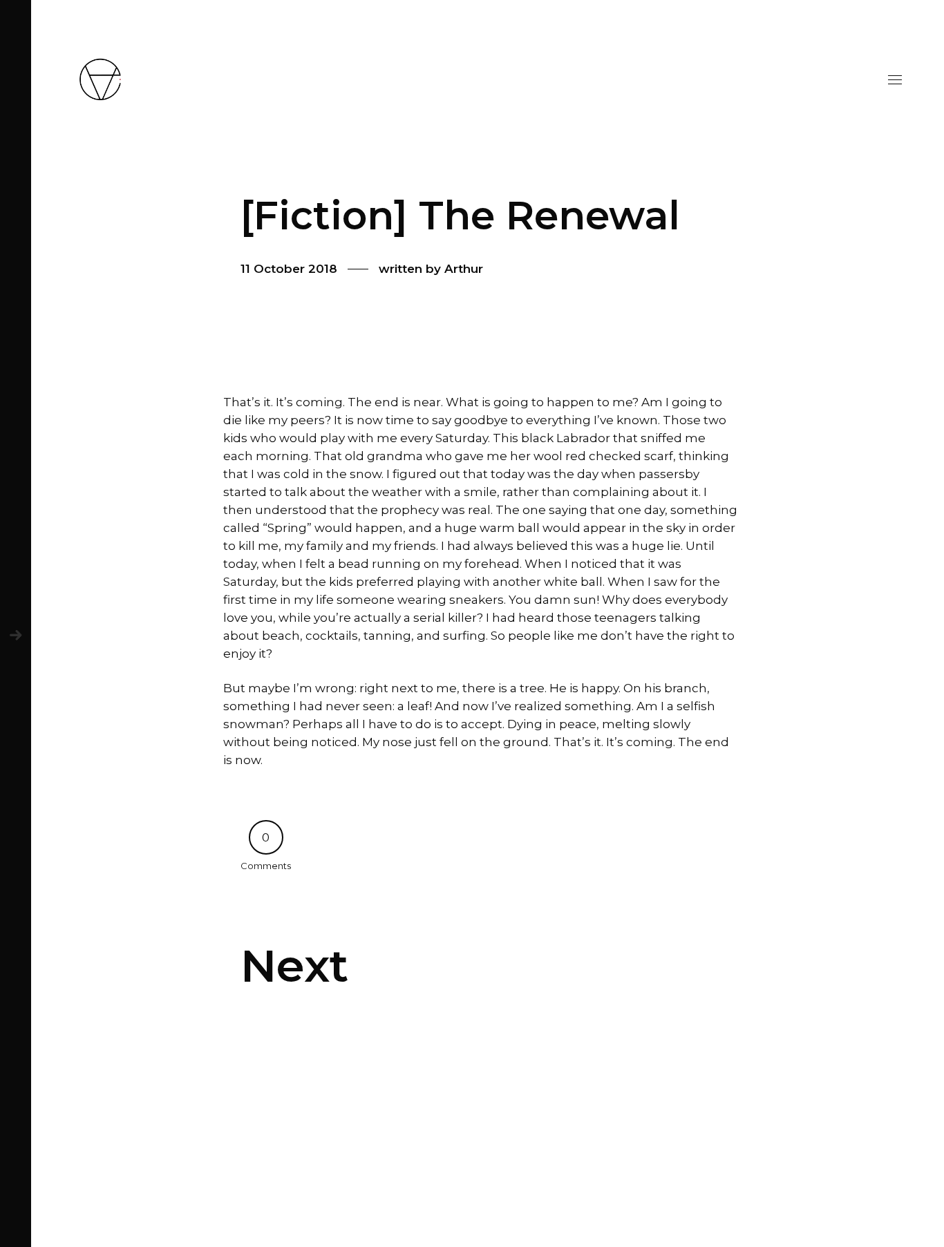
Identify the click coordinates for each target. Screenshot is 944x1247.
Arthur (463, 269)
